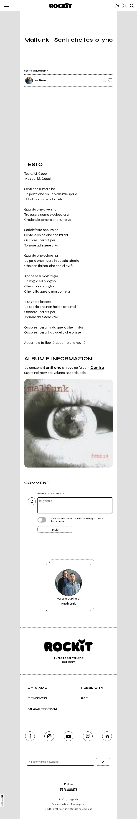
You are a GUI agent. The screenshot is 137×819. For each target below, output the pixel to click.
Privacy (2, 801)
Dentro (97, 368)
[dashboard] (131, 5)
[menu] (5, 5)
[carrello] (117, 5)
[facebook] (30, 736)
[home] (60, 5)
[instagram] (49, 736)
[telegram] (107, 736)
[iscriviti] (103, 762)
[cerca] (124, 5)
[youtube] (68, 736)
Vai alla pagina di (68, 601)
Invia (55, 530)
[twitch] (88, 736)
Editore (66, 786)
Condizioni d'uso (60, 804)
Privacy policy (78, 804)
